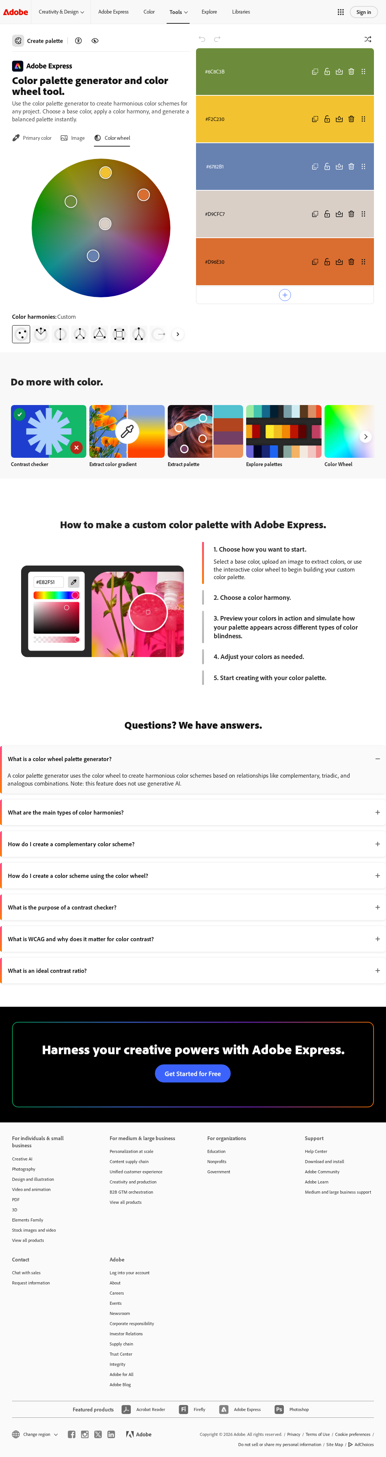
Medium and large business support (338, 1192)
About (115, 1283)
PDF (16, 1199)
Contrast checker (29, 464)
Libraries (241, 11)
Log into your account (130, 1272)
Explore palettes (264, 464)
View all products (28, 1240)
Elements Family (27, 1220)
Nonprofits (217, 1161)
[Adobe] (15, 12)
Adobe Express (113, 11)
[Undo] (202, 39)
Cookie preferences (353, 1434)
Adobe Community (322, 1171)
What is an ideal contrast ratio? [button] (47, 970)
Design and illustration (33, 1179)
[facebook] (71, 1434)
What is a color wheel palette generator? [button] (60, 759)
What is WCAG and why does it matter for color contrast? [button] (81, 939)
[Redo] (217, 39)
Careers (117, 1293)
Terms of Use (318, 1434)
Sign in (364, 12)
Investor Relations (126, 1333)
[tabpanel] (101, 248)
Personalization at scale (131, 1151)
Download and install (324, 1161)
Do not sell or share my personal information (279, 1444)
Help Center (316, 1151)
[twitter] (98, 1434)
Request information (31, 1283)
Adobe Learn (316, 1182)
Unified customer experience (136, 1171)
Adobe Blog (120, 1384)
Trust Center (121, 1354)
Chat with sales (26, 1272)
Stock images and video (34, 1230)
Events (116, 1303)
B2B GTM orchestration (131, 1192)
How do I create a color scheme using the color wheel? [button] (78, 875)
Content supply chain (129, 1161)
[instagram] (85, 1434)
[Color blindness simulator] (95, 41)
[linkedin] (111, 1434)
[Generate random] (368, 39)
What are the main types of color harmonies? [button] (66, 812)
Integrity (118, 1364)
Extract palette (183, 464)
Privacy (293, 1434)
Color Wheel (338, 464)
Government (218, 1171)
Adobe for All (121, 1374)
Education (216, 1151)
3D (14, 1209)
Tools (176, 12)
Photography (23, 1169)
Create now (48, 431)
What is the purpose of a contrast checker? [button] (62, 907)
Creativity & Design (58, 11)
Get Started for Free (193, 1073)
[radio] (21, 334)
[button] (341, 12)
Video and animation (31, 1189)
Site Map (334, 1444)
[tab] (31, 138)
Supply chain (121, 1344)
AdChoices (364, 1444)
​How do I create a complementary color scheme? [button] (71, 844)
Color (149, 11)
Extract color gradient (112, 464)
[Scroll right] (178, 334)
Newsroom (120, 1313)
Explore (209, 11)
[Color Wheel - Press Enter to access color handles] (101, 228)
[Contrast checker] (78, 41)
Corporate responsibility (132, 1323)
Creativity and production (133, 1182)
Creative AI (22, 1159)
